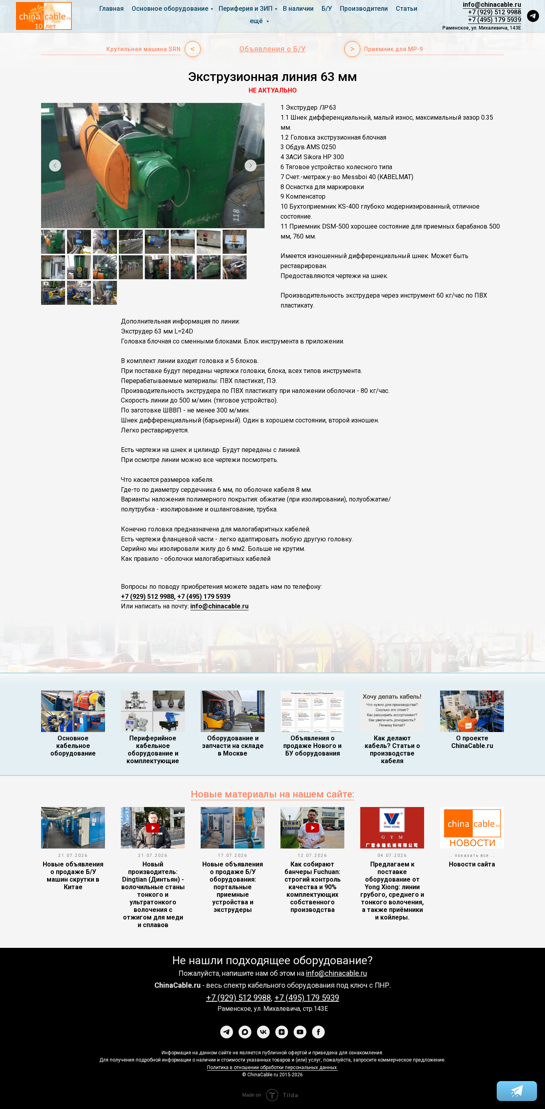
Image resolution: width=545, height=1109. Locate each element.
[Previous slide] (55, 166)
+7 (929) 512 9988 (494, 12)
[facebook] (318, 1032)
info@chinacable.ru (492, 4)
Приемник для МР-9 (393, 49)
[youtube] (300, 1032)
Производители (364, 8)
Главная (111, 8)
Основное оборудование (170, 8)
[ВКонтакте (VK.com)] (263, 1032)
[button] (533, 16)
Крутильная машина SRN (144, 49)
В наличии (298, 8)
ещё (257, 21)
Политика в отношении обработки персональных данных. (272, 1067)
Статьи (406, 8)
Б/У (327, 8)
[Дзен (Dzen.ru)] (281, 1032)
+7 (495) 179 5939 (494, 20)
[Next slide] (251, 166)
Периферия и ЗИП (245, 8)
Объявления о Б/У (272, 49)
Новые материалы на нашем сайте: (272, 794)
